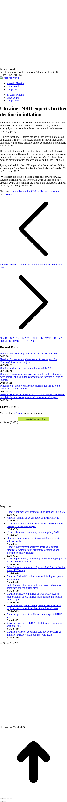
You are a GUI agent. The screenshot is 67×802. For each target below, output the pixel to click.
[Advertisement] (33, 33)
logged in (18, 413)
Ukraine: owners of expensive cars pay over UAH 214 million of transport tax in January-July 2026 (35, 633)
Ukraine (15, 191)
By (24, 191)
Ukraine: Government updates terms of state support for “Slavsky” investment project (28, 361)
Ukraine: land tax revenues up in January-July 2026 (26, 368)
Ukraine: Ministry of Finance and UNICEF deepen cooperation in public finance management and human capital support (32, 396)
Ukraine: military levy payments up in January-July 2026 (29, 353)
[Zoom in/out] (11, 798)
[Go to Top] (33, 794)
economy (11, 194)
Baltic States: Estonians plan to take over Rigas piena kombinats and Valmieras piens (34, 586)
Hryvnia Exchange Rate (35, 419)
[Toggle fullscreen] (8, 798)
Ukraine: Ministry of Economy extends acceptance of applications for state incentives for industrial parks (34, 607)
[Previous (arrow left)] (1, 801)
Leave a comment (50, 191)
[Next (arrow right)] (4, 801)
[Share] (4, 798)
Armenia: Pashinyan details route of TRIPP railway (33, 517)
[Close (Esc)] (1, 798)
